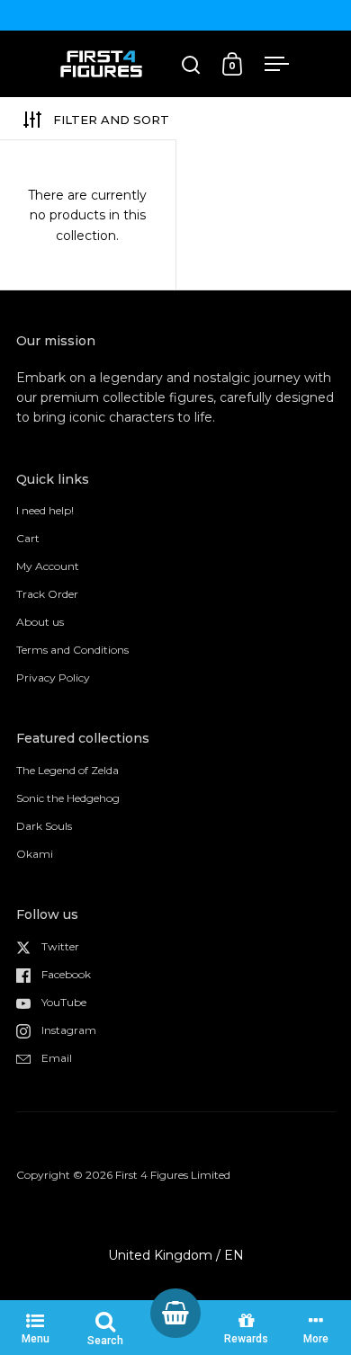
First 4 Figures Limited (172, 1174)
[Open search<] (191, 64)
